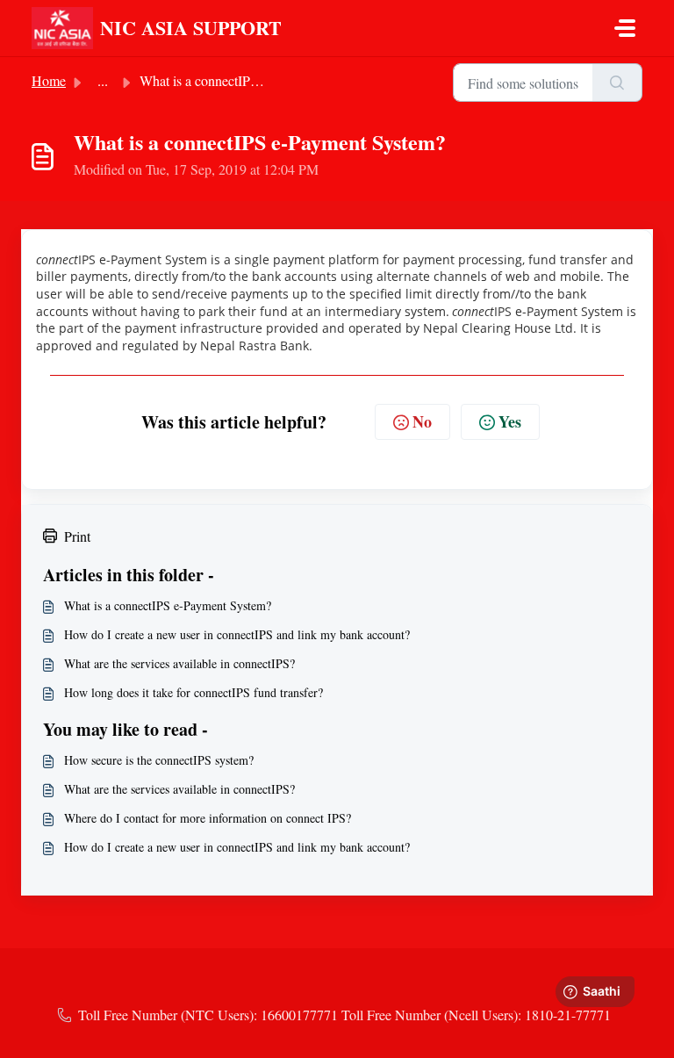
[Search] (617, 82)
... (102, 80)
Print (77, 536)
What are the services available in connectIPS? (179, 663)
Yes (509, 421)
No (422, 421)
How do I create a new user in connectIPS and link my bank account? (237, 634)
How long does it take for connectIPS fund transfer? (193, 692)
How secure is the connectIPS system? (159, 760)
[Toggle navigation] (624, 28)
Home (49, 80)
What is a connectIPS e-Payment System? (167, 605)
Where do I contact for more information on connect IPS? (207, 818)
